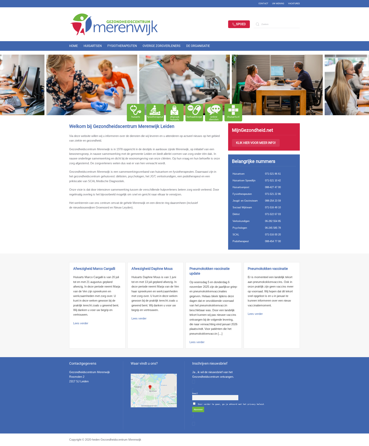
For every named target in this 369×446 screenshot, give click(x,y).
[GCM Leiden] (154, 390)
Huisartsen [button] (93, 46)
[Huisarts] (136, 113)
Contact (263, 3)
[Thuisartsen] (233, 113)
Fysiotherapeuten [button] (122, 46)
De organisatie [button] (198, 46)
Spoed (241, 24)
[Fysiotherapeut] (155, 113)
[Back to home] (117, 24)
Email (195, 393)
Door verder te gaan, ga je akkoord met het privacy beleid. (231, 404)
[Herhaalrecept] (194, 113)
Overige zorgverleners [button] (161, 46)
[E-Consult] (214, 113)
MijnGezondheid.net (252, 130)
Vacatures (294, 3)
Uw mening (278, 3)
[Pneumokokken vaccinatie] (272, 305)
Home (73, 46)
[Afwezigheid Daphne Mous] (156, 305)
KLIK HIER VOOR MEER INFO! (256, 143)
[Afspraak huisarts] (175, 113)
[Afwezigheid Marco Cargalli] (97, 305)
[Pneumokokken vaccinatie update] (214, 305)
